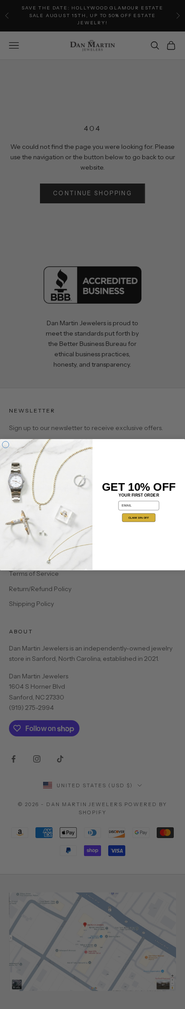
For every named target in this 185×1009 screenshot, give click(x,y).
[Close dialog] (5, 444)
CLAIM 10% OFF (138, 517)
